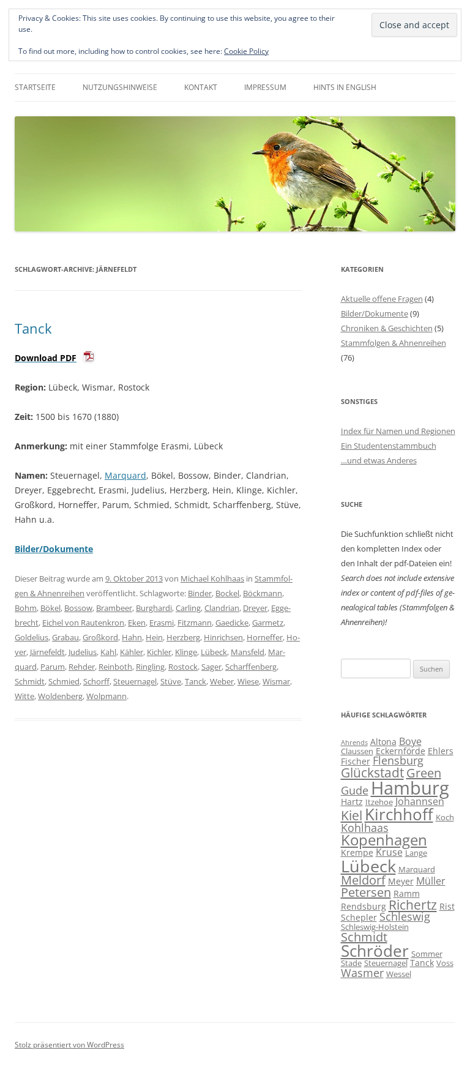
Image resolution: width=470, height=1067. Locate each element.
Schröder (375, 951)
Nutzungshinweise (120, 87)
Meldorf (363, 880)
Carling (188, 607)
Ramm (407, 893)
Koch (445, 817)
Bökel (50, 607)
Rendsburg (363, 906)
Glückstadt (372, 772)
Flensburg (398, 760)
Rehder (82, 666)
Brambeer (114, 607)
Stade (351, 962)
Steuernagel (135, 681)
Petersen (366, 892)
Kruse (389, 852)
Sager (211, 666)
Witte (24, 696)
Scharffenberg (251, 666)
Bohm (26, 607)
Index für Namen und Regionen (398, 430)
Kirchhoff (399, 814)
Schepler (359, 917)
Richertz (413, 904)
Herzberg (183, 637)
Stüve (170, 681)
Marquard (125, 475)
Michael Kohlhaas (212, 578)
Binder (200, 593)
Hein (154, 637)
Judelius (83, 651)
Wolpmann (106, 696)
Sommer (426, 953)
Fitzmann (194, 622)
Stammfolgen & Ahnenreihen (393, 342)
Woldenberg (60, 696)
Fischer (355, 761)
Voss (444, 962)
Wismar (276, 681)
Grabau (65, 637)
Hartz (352, 801)
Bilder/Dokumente (374, 313)
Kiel (351, 815)
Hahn (132, 637)
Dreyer (255, 607)
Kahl (108, 651)
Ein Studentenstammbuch (388, 445)
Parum (52, 666)
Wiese (248, 681)
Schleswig (404, 916)
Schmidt (30, 681)
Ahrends (354, 742)
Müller (431, 881)
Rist (447, 906)
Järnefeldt (47, 651)
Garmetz (267, 622)
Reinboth (115, 666)
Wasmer (362, 972)
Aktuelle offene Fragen (382, 298)
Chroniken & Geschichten (387, 328)
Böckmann (262, 593)
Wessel (398, 973)
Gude (354, 790)
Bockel (227, 593)
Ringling (150, 666)
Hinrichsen (223, 637)
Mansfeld (247, 651)
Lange (416, 852)
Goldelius (31, 637)
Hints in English (344, 87)
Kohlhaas (365, 827)
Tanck (33, 328)
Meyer (401, 881)
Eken (137, 622)
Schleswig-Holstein (375, 926)
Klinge (186, 651)
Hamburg (410, 788)
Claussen (357, 751)
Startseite (35, 87)
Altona (383, 741)
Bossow (78, 607)
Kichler (159, 651)
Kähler (131, 651)
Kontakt (200, 87)
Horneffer (265, 637)
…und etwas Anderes (379, 460)
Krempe (357, 852)
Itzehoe (379, 801)
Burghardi (154, 607)
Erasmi (161, 622)
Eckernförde (400, 751)
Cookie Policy (246, 51)
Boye (410, 741)
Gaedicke (231, 622)
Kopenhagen (384, 840)
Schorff (96, 681)
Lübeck (214, 651)
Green (423, 773)
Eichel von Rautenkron (83, 622)
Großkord (100, 637)
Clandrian (221, 607)
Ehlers (440, 751)
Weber (222, 681)
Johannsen (419, 801)
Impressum (265, 87)
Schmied (64, 681)
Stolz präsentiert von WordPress (69, 1044)
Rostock (183, 666)
